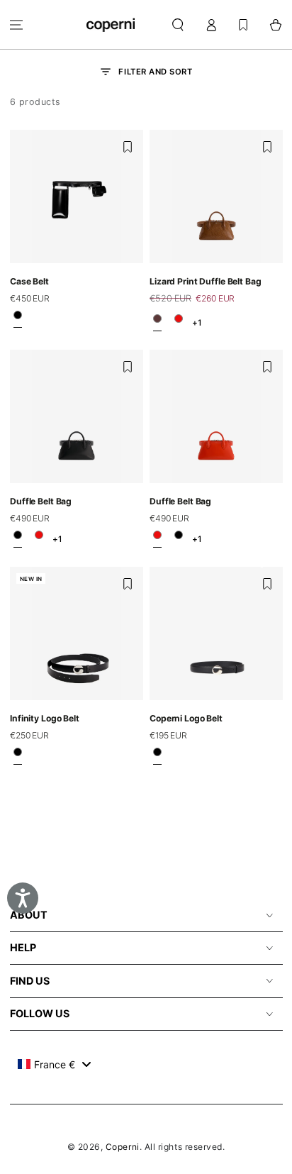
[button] (178, 24)
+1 (196, 322)
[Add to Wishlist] (127, 147)
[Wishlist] (243, 24)
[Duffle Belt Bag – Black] (17, 539)
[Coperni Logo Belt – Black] (157, 756)
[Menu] (16, 24)
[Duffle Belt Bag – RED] (178, 322)
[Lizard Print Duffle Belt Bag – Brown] (157, 322)
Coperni (123, 1146)
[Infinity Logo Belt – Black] (17, 756)
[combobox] (54, 1064)
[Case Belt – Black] (17, 319)
